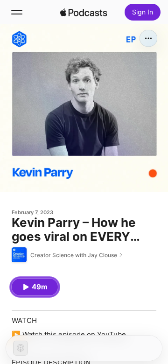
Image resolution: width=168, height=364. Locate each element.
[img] (83, 12)
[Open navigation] (17, 12)
